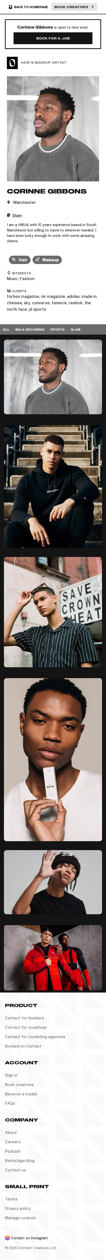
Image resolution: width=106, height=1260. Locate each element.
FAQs (10, 1103)
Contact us (15, 1169)
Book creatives (19, 1084)
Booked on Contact (23, 1046)
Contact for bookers (24, 1017)
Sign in (11, 1075)
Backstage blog (20, 1160)
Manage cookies (20, 1217)
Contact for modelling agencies (35, 1036)
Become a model (21, 1093)
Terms (11, 1199)
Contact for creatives (26, 1027)
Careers (13, 1141)
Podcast (13, 1151)
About (11, 1132)
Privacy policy (18, 1208)
